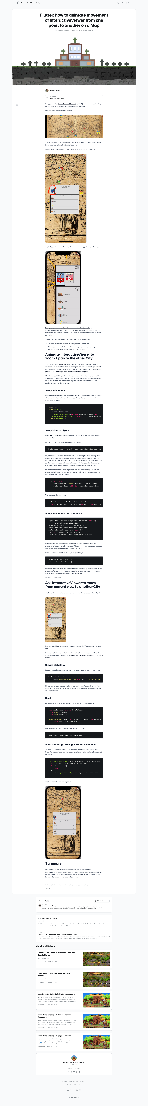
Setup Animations (20, 113)
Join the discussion (102, 901)
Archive (69, 1084)
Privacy (74, 1084)
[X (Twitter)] (61, 90)
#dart (66, 885)
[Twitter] (68, 1072)
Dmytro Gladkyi (55, 91)
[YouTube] (74, 1072)
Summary (18, 136)
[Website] (77, 1072)
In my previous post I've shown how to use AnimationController (67, 328)
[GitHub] (71, 1072)
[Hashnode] (79, 1072)
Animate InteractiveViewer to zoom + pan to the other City (22, 108)
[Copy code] (100, 406)
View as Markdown (88, 30)
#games (88, 885)
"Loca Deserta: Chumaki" (67, 104)
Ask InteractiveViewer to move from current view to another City (22, 123)
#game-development (77, 885)
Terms (80, 1084)
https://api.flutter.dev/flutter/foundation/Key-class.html (74, 656)
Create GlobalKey (20, 127)
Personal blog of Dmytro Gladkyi (30, 3)
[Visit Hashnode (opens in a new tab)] (74, 1097)
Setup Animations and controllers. (21, 118)
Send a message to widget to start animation (22, 133)
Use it (16, 130)
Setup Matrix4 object (21, 115)
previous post (62, 364)
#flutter (48, 885)
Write (129, 3)
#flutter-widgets (57, 885)
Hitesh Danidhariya (48, 905)
